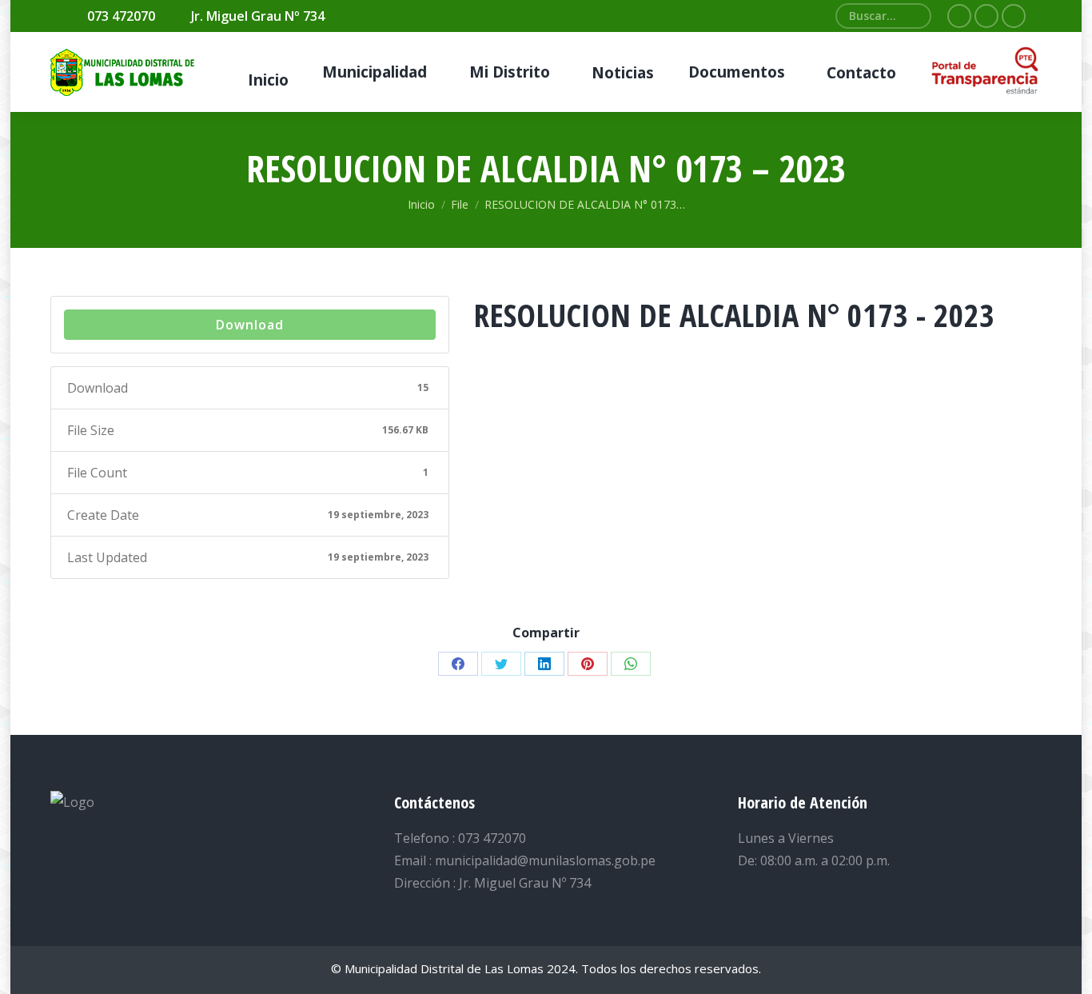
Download (250, 324)
